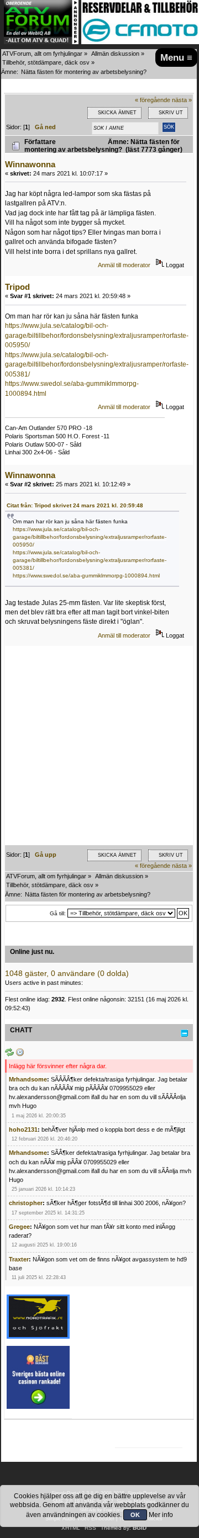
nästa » (182, 100)
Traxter (19, 1259)
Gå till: (58, 913)
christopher (26, 1203)
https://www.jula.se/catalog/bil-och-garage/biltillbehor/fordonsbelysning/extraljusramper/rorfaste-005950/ (96, 335)
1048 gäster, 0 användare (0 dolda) (67, 973)
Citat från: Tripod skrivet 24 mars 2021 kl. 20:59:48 (75, 505)
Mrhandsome (28, 1079)
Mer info (161, 1515)
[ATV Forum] (41, 42)
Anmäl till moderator (124, 265)
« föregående (152, 100)
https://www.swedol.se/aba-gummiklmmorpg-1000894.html (86, 575)
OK (135, 1515)
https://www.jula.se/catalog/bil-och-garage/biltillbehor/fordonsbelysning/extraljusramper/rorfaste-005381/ (96, 364)
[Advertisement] (99, 745)
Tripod (17, 286)
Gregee (19, 1226)
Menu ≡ (176, 57)
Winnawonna (30, 164)
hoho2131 (23, 1129)
